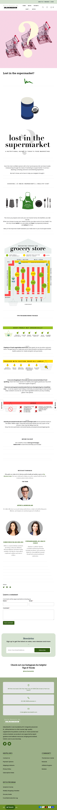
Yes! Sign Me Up (42, 413)
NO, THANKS (42, 418)
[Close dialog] (55, 389)
